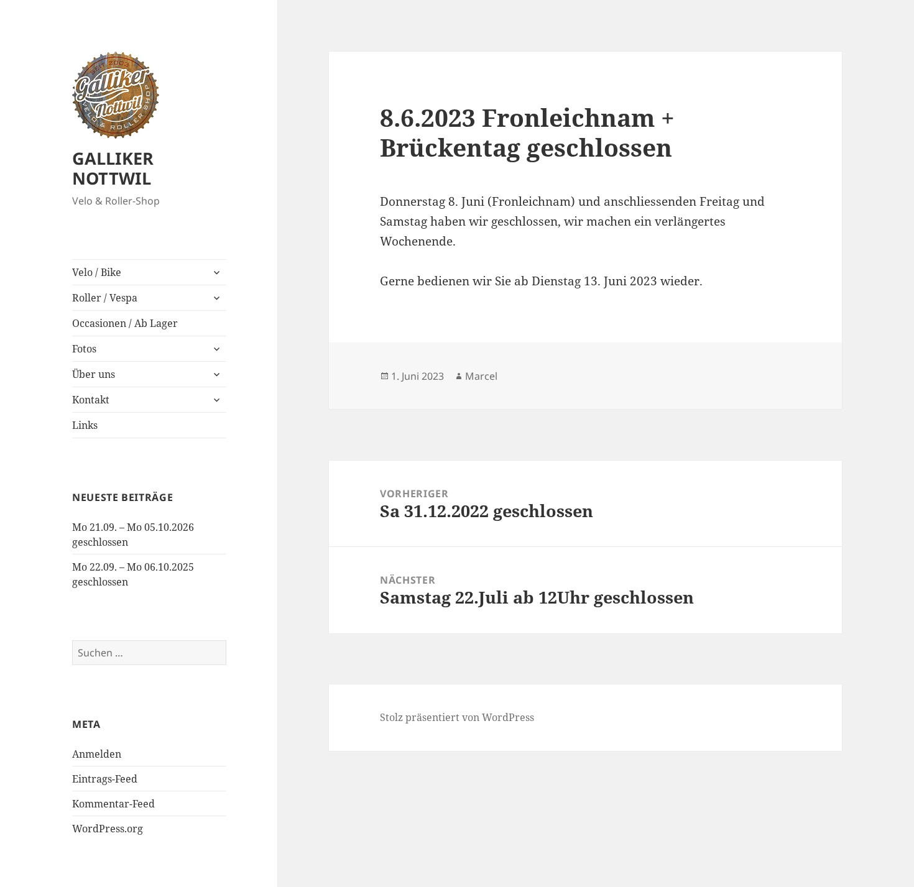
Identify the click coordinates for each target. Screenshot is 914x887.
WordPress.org (107, 828)
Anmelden (96, 754)
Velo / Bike (96, 272)
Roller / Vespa (104, 298)
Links (85, 425)
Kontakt (90, 400)
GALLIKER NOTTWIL (113, 168)
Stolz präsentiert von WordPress (457, 717)
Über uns (93, 374)
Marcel (481, 376)
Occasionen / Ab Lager (125, 323)
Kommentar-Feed (113, 804)
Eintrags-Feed (104, 779)
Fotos (84, 349)
